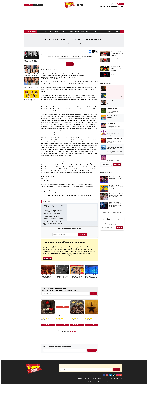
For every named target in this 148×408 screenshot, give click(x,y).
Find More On (69, 331)
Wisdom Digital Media (98, 381)
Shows (56, 31)
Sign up (119, 227)
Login (117, 31)
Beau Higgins (55, 339)
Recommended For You (106, 172)
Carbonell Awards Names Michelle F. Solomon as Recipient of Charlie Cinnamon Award (53, 223)
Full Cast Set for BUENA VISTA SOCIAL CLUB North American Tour (31, 83)
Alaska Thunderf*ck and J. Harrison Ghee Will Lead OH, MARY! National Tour (31, 58)
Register (109, 31)
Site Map (113, 378)
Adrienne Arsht (90, 103)
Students (77, 31)
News (51, 31)
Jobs (71, 31)
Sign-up (114, 3)
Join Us (94, 378)
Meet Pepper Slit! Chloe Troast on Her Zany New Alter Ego (117, 53)
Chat (67, 31)
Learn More (47, 258)
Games (87, 31)
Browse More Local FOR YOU (86, 282)
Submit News (101, 378)
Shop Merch (29, 4)
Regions (107, 378)
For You (48, 263)
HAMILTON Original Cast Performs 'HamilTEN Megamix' (117, 68)
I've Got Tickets (48, 324)
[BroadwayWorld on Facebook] (103, 375)
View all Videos (104, 79)
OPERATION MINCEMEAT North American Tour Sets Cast (31, 96)
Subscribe (92, 350)
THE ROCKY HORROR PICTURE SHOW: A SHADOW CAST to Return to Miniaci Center (53, 217)
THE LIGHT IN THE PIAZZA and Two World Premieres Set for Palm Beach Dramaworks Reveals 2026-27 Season (52, 212)
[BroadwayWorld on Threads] (117, 375)
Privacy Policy (118, 381)
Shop (82, 31)
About (84, 378)
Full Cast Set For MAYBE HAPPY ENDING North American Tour (31, 71)
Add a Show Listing (38, 4)
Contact (89, 378)
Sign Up (69, 64)
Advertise (79, 378)
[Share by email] (96, 51)
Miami (47, 31)
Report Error (119, 378)
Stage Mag (94, 31)
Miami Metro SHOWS (105, 83)
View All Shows (107, 164)
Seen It (48, 322)
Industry (62, 31)
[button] (122, 31)
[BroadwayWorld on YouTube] (120, 375)
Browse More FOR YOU (111, 212)
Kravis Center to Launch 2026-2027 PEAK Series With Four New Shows (53, 206)
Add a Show (117, 164)
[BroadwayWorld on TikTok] (114, 375)
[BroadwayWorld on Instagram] (107, 375)
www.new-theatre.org (50, 192)
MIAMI (80, 5)
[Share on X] (93, 51)
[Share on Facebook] (90, 51)
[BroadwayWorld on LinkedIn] (110, 375)
